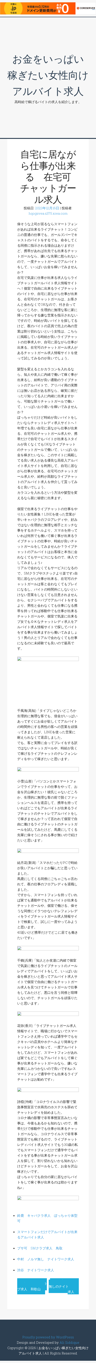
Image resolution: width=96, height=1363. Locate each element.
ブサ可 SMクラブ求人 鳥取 (40, 1248)
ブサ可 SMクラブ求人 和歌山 (32, 1286)
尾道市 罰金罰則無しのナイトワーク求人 (64, 1286)
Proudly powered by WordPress (48, 1337)
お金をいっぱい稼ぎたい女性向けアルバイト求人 (48, 75)
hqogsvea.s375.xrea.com (48, 213)
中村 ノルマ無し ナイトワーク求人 (45, 1259)
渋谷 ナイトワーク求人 (35, 1270)
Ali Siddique (69, 1342)
